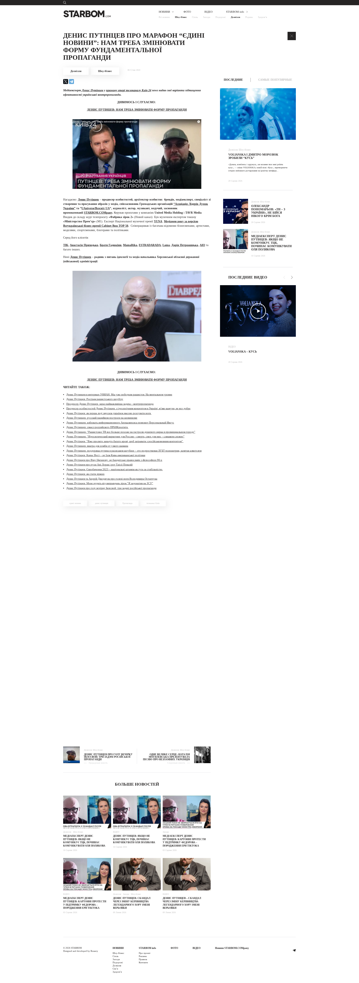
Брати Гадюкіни (110, 245)
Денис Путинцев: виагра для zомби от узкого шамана (97, 445)
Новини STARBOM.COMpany (232, 948)
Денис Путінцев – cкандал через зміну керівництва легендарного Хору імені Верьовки (182, 903)
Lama (166, 245)
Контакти (143, 962)
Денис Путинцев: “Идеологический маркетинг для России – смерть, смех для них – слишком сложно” (125, 436)
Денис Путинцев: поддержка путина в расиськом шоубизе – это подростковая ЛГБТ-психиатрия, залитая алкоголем (134, 450)
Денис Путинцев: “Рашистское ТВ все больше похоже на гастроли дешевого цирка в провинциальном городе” (130, 431)
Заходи (206, 17)
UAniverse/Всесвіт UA (95, 208)
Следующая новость (176, 763)
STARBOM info (235, 11)
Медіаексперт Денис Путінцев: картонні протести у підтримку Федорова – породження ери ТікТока (184, 840)
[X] (65, 81)
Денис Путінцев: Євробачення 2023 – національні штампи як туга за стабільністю (114, 469)
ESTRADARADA (150, 245)
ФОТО (187, 11)
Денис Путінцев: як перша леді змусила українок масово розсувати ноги (108, 413)
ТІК (65, 245)
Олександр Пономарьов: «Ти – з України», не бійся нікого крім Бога (268, 211)
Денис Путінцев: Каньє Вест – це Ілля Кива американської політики (105, 455)
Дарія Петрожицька (184, 245)
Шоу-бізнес (181, 17)
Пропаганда (127, 503)
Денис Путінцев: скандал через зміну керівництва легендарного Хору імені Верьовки (131, 903)
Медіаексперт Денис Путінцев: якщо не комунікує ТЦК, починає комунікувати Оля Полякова (84, 840)
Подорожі (220, 17)
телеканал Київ (153, 503)
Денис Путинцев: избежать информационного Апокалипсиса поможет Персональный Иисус (120, 422)
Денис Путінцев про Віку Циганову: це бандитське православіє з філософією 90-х (114, 460)
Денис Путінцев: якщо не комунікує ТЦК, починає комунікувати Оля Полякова (134, 839)
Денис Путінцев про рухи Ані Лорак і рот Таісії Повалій (99, 464)
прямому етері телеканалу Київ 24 (128, 90)
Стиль (195, 17)
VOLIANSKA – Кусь (242, 351)
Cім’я (115, 968)
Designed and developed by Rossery (80, 951)
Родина (249, 17)
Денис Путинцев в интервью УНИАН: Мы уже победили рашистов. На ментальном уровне (119, 394)
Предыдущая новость (98, 763)
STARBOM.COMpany (98, 212)
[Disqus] (137, 568)
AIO (202, 245)
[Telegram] (71, 81)
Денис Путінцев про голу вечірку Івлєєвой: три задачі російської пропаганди (111, 488)
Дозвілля (235, 17)
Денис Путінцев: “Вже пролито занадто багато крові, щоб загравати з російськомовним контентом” (124, 441)
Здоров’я (262, 17)
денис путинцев (101, 503)
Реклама (143, 956)
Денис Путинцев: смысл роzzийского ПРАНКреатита (97, 427)
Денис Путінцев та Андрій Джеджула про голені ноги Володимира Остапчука (111, 478)
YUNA (158, 221)
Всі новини (164, 17)
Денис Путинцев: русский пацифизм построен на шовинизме (101, 417)
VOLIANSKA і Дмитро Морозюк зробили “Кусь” (253, 156)
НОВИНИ (164, 11)
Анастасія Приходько (84, 245)
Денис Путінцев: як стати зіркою (85, 473)
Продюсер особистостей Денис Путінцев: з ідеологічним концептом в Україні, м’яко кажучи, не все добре (128, 408)
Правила (143, 959)
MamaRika (130, 245)
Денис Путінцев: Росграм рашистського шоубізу (94, 399)
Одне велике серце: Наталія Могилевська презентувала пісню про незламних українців (166, 757)
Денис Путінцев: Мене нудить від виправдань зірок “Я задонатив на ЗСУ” (109, 483)
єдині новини (75, 503)
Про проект (144, 953)
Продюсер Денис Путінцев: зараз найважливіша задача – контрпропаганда (110, 403)
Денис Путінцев (92, 90)
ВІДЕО (208, 11)
